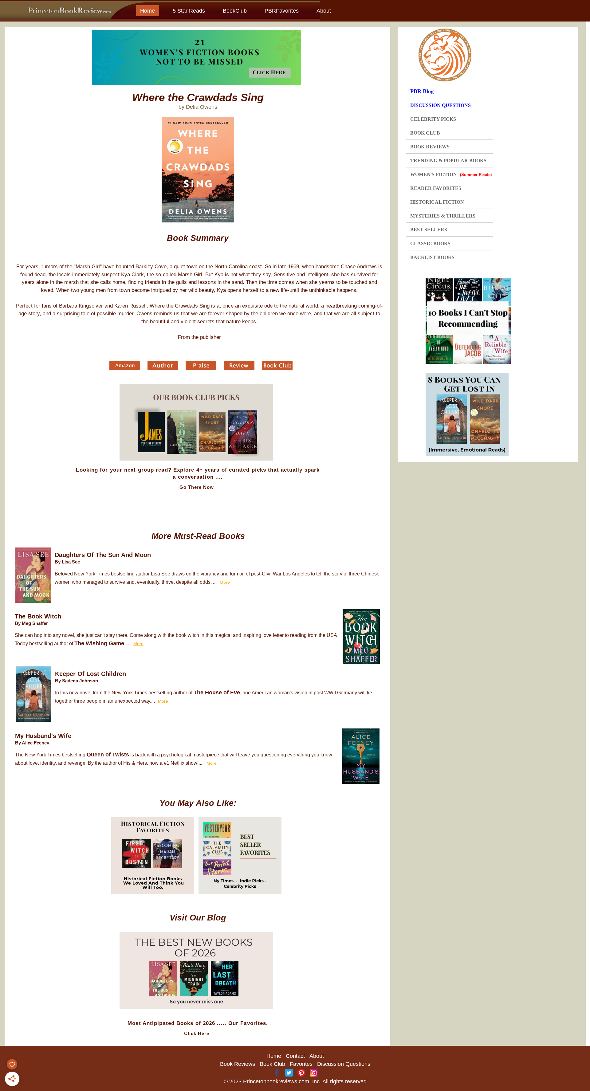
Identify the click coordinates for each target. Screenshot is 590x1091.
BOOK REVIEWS (430, 146)
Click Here (196, 1033)
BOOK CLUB (425, 132)
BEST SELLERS (428, 229)
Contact (295, 1056)
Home (147, 11)
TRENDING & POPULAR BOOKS (448, 160)
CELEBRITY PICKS (433, 119)
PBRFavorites (282, 11)
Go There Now (196, 487)
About (324, 11)
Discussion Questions (343, 1064)
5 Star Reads (189, 11)
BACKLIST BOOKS (432, 257)
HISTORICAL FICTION (437, 202)
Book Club (272, 1064)
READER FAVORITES (435, 188)
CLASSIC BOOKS (430, 243)
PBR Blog (422, 91)
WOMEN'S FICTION (451, 174)
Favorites (301, 1064)
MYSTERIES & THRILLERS (442, 215)
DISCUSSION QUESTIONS (440, 105)
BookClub (235, 11)
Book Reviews (237, 1064)
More (225, 582)
